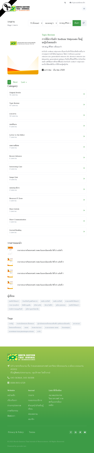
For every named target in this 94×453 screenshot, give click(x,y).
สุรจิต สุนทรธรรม (60, 305)
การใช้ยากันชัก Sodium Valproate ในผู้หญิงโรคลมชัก (62, 40)
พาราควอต (76, 323)
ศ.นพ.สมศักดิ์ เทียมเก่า (72, 301)
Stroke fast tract (36, 327)
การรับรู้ (11, 323)
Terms (32, 432)
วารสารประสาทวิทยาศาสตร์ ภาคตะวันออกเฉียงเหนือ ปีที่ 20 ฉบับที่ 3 (40, 273)
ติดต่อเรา (11, 416)
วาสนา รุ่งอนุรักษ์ (14, 305)
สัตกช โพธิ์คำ (48, 305)
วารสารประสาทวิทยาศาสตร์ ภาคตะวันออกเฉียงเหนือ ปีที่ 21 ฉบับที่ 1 (40, 250)
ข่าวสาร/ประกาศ (14, 405)
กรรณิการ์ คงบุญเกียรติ (15, 309)
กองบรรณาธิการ (35, 400)
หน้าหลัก (11, 395)
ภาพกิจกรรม (12, 410)
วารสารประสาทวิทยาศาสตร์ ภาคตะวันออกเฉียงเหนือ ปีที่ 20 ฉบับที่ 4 (40, 262)
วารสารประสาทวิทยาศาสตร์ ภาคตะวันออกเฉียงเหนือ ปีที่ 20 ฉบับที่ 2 (40, 285)
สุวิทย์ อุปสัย (37, 305)
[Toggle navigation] (84, 8)
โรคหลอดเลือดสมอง (15, 327)
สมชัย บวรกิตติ (45, 301)
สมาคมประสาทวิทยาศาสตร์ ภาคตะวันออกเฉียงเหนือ (56, 400)
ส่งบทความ (33, 414)
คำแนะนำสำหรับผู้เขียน (35, 407)
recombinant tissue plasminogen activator (21, 331)
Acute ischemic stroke (51, 327)
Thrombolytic (66, 327)
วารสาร (31, 395)
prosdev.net (21, 446)
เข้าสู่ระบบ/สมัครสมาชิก (78, 2)
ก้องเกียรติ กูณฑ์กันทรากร (29, 301)
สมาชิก (31, 419)
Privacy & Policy (16, 432)
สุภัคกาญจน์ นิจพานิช (32, 309)
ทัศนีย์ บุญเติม (26, 305)
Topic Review (48, 35)
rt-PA (39, 331)
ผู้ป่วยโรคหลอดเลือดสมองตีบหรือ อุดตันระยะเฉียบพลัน (53, 323)
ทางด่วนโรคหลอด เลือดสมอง (25, 323)
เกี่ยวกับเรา (12, 400)
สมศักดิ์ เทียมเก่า (14, 301)
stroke (26, 327)
